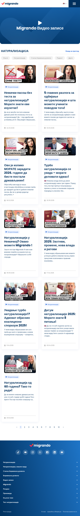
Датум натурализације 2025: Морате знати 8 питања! (60, 316)
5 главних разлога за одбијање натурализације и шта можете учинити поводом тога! (60, 100)
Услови (43, 512)
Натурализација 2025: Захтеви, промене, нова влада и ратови (59, 243)
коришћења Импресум (54, 512)
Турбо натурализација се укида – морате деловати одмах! (57, 171)
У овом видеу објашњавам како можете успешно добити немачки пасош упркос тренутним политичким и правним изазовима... (59, 257)
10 (59, 427)
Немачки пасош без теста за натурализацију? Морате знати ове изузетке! (18, 100)
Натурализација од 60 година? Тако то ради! (18, 386)
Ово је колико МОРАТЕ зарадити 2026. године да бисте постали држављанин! (17, 173)
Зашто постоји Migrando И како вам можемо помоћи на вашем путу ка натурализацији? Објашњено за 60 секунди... (18, 253)
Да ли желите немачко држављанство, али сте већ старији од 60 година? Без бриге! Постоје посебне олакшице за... (19, 397)
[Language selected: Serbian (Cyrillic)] (64, 4)
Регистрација (7, 512)
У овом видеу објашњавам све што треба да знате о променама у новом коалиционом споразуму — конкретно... (19, 332)
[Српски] (64, 4)
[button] (20, 74)
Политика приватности (70, 512)
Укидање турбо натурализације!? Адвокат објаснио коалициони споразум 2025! (17, 317)
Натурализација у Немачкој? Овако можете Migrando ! (18, 241)
